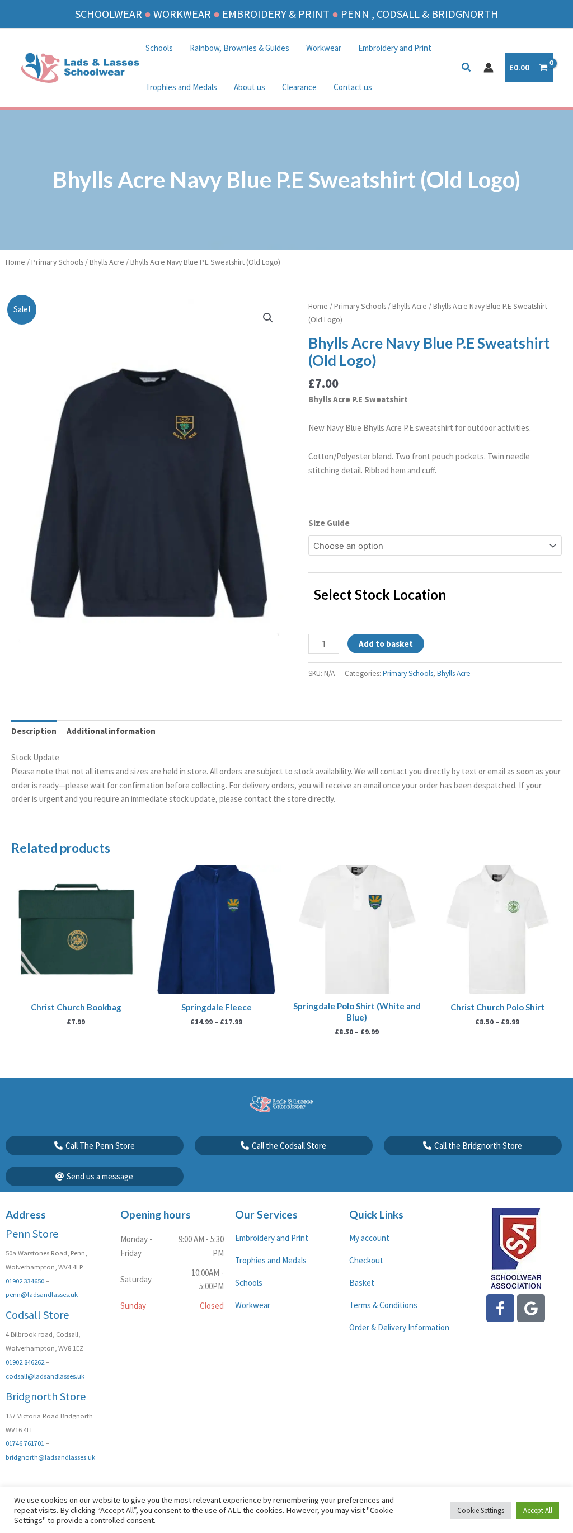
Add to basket (386, 643)
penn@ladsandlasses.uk (42, 1294)
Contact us (353, 87)
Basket (361, 1282)
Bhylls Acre (107, 262)
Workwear (323, 48)
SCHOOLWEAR (108, 14)
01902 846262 (25, 1361)
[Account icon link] (488, 68)
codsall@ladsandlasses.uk (45, 1375)
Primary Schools (57, 262)
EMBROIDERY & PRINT (276, 14)
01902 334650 (25, 1280)
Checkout (366, 1260)
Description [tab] (34, 731)
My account (369, 1238)
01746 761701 (25, 1442)
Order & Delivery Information (399, 1327)
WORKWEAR (182, 14)
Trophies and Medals (181, 87)
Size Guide (329, 523)
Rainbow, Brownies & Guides (239, 48)
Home (15, 262)
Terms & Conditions (383, 1305)
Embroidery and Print (394, 48)
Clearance (299, 87)
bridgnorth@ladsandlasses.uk (50, 1456)
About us (249, 87)
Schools (159, 48)
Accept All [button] (537, 1510)
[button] (467, 68)
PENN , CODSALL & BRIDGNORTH (420, 14)
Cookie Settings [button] (480, 1510)
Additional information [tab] (111, 731)
